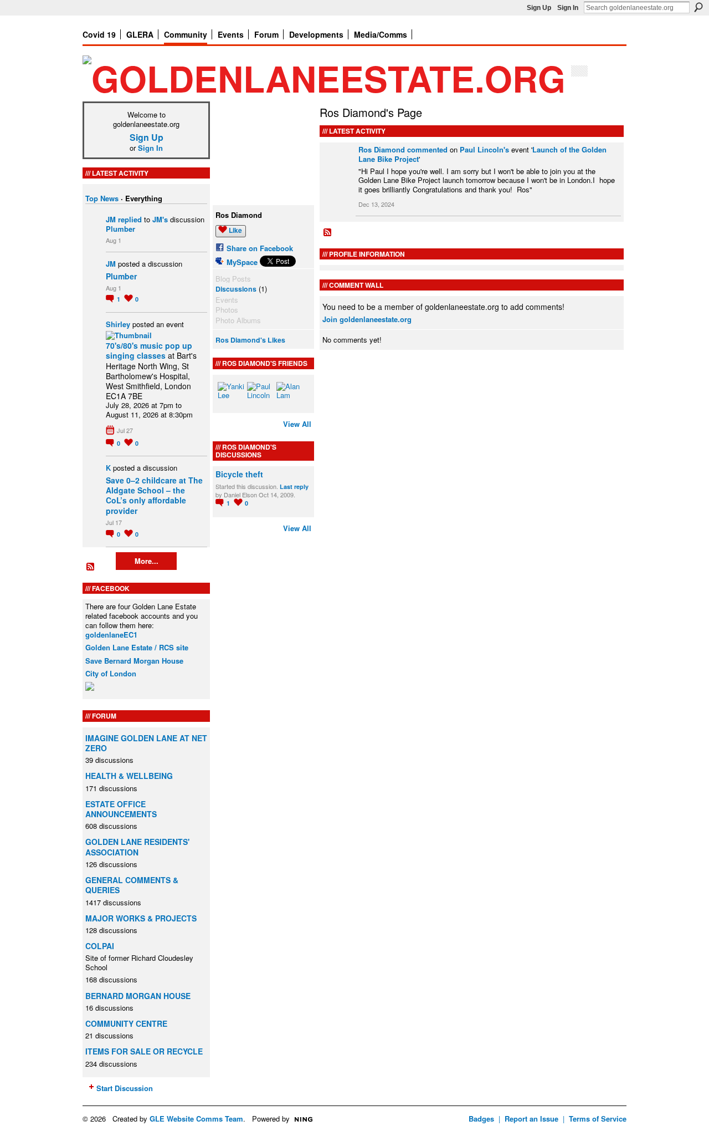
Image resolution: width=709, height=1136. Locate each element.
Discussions (235, 289)
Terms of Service (597, 1118)
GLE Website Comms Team (196, 1118)
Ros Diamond (381, 149)
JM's (160, 219)
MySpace (242, 262)
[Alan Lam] (289, 395)
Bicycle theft (239, 474)
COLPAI (99, 945)
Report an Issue (531, 1118)
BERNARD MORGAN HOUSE (138, 995)
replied (130, 219)
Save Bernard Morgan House (134, 660)
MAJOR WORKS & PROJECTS (141, 918)
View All (297, 424)
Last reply (294, 486)
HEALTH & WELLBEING (129, 775)
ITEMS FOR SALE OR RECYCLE (144, 1051)
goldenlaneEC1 (111, 634)
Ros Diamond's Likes (250, 340)
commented (427, 149)
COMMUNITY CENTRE (126, 1023)
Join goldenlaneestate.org (367, 319)
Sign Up (539, 8)
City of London (110, 673)
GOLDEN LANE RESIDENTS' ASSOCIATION (137, 846)
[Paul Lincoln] (260, 395)
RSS (91, 567)
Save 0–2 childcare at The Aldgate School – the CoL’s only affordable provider (154, 495)
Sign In (567, 8)
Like (235, 230)
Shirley (118, 324)
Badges (481, 1118)
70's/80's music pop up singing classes (149, 350)
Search (698, 7)
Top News (102, 198)
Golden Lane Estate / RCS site (136, 647)
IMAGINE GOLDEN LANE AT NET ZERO (146, 742)
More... (146, 561)
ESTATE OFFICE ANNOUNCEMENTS (121, 808)
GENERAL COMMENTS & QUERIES (131, 884)
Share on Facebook (260, 248)
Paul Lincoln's (484, 149)
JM (111, 219)
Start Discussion (124, 1088)
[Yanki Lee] (231, 395)
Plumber (120, 228)
